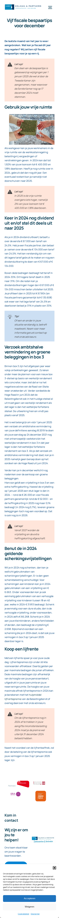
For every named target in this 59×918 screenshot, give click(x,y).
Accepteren (29, 898)
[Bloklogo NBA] (40, 792)
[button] (54, 867)
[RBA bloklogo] (39, 782)
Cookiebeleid (23, 914)
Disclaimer (35, 914)
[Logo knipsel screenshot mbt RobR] (22, 4)
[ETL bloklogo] (23, 782)
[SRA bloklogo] (16, 792)
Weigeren (29, 906)
